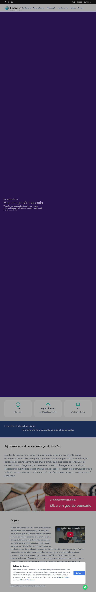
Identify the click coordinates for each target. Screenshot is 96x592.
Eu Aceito (79, 573)
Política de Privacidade (27, 580)
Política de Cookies (63, 577)
